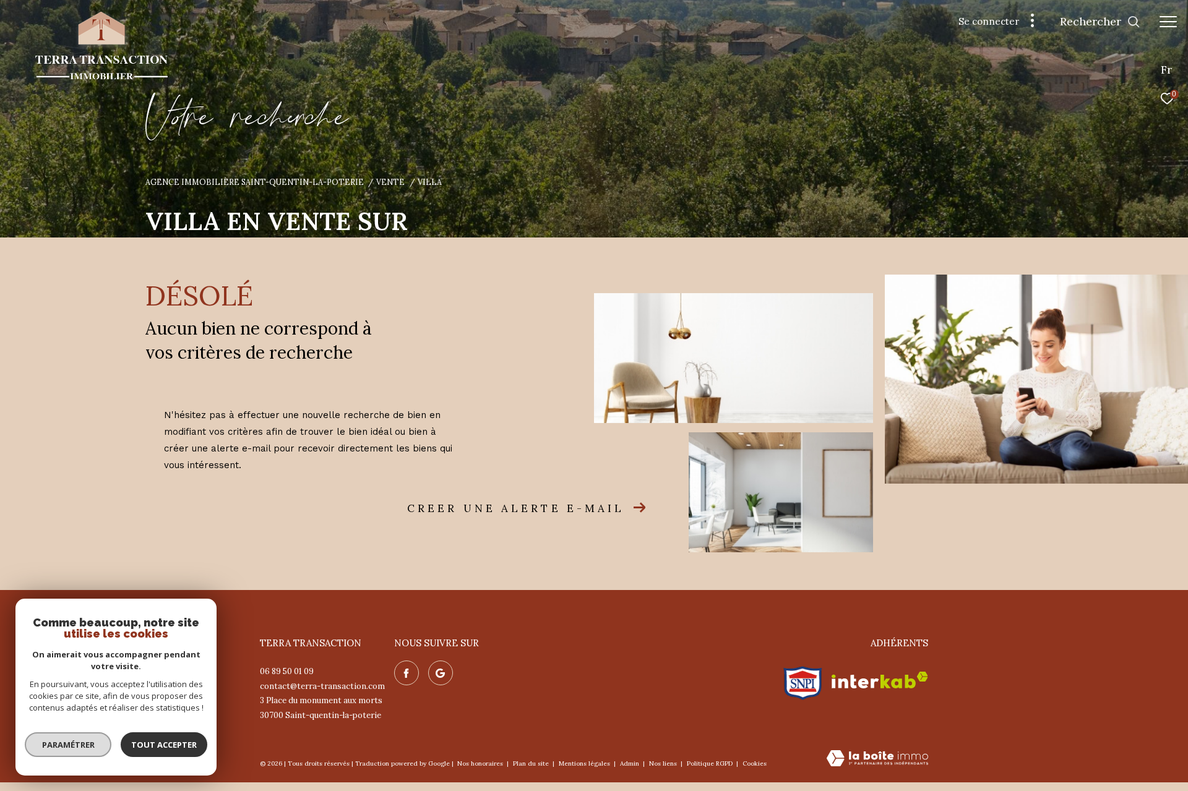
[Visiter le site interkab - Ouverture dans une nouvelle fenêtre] (880, 680)
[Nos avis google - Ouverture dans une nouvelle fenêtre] (440, 673)
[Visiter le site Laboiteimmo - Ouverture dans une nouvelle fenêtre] (877, 759)
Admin (630, 763)
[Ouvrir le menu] (1168, 21)
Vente (390, 182)
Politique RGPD (710, 763)
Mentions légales (585, 763)
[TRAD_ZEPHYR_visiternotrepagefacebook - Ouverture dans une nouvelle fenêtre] (406, 673)
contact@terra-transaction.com (322, 686)
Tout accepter (164, 744)
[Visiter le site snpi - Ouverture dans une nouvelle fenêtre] (802, 680)
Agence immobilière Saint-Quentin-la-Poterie (254, 182)
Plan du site (532, 763)
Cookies (754, 763)
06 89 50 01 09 (287, 671)
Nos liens (664, 763)
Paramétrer (68, 744)
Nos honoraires (481, 763)
